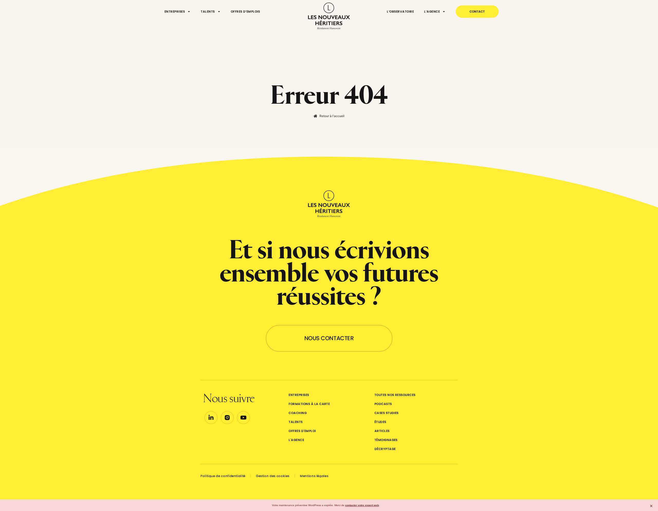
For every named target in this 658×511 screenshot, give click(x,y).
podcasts (383, 404)
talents (296, 422)
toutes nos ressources (395, 395)
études (380, 422)
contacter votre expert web (362, 505)
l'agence (296, 440)
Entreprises (174, 11)
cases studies (386, 413)
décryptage (385, 449)
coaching (298, 413)
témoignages (386, 440)
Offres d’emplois (245, 11)
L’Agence (432, 11)
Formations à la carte (309, 404)
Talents (208, 11)
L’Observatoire (400, 11)
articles (382, 431)
